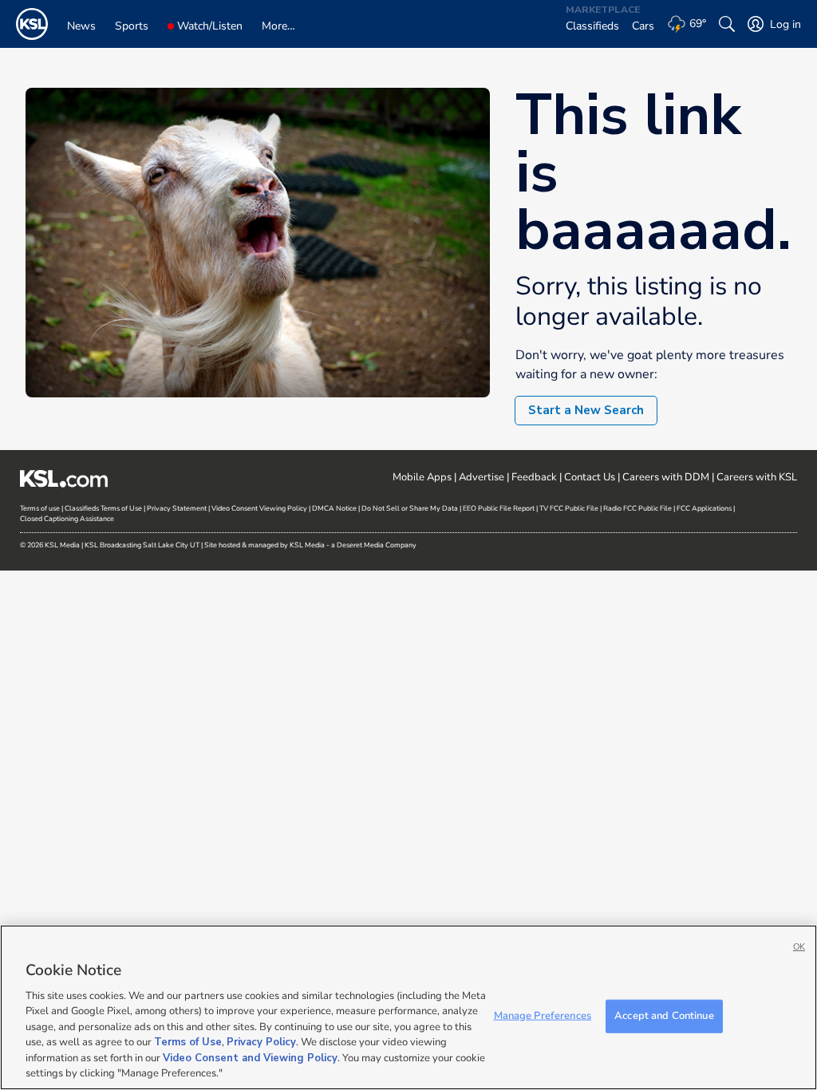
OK (799, 947)
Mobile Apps (422, 477)
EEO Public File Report (499, 508)
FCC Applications (704, 508)
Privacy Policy (261, 1042)
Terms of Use (188, 1042)
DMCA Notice (334, 508)
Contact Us (589, 477)
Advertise (481, 477)
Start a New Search (586, 410)
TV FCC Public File (568, 508)
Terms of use (40, 508)
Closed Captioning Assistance (67, 518)
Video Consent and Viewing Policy (250, 1058)
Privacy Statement (177, 508)
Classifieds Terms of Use (103, 508)
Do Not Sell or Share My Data (409, 508)
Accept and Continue (663, 1016)
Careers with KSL (756, 477)
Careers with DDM (665, 477)
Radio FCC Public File (637, 508)
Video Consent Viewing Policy (259, 508)
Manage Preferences (542, 1016)
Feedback (534, 477)
